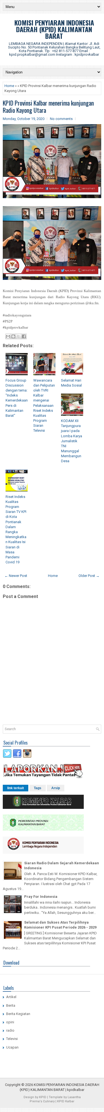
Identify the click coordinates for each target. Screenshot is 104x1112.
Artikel (11, 997)
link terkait (15, 788)
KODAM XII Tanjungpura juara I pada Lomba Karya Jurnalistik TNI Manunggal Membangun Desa (71, 441)
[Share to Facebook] (24, 336)
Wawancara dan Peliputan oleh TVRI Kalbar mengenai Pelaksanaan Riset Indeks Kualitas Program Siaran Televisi (44, 405)
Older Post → (89, 576)
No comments (61, 119)
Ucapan (12, 1047)
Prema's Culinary (42, 1101)
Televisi (12, 1039)
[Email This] (8, 336)
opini (10, 1022)
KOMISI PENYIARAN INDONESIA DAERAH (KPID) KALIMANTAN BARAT (54, 29)
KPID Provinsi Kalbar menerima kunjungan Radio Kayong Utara (48, 106)
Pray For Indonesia (40, 896)
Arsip (55, 788)
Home (9, 86)
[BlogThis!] (13, 336)
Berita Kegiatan (18, 1014)
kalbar (79, 1090)
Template (56, 1097)
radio (10, 1030)
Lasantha (74, 1097)
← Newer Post (15, 576)
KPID (42, 1097)
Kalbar (69, 1101)
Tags (37, 788)
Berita (10, 1005)
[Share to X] (18, 336)
